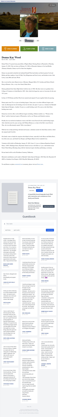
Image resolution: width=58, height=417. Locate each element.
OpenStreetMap (30, 413)
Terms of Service (33, 410)
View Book (31, 190)
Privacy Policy (25, 410)
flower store (40, 164)
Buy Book (39, 190)
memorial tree (18, 164)
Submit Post (50, 230)
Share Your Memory (48, 206)
